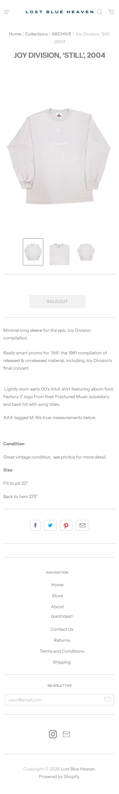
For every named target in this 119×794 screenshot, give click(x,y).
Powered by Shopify (59, 776)
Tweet (50, 525)
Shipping (62, 662)
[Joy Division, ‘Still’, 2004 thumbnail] (33, 252)
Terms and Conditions (62, 651)
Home (15, 33)
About (57, 606)
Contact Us (62, 629)
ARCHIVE (61, 33)
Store (57, 595)
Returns (62, 640)
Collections (36, 33)
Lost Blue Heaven (78, 768)
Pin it (66, 525)
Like (35, 525)
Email (82, 525)
